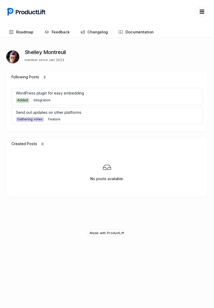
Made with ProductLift (107, 233)
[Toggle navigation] (202, 11)
